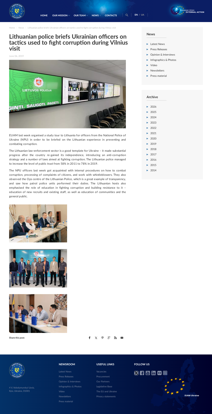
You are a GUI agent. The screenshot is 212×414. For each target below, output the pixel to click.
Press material (158, 76)
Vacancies (101, 372)
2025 (153, 112)
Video (153, 65)
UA (142, 15)
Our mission (60, 15)
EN (136, 15)
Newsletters (157, 70)
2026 (153, 106)
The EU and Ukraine (106, 391)
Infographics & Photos (163, 60)
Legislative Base (104, 386)
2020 (153, 138)
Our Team (80, 15)
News (95, 15)
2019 (153, 144)
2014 (153, 170)
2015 (153, 165)
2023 (153, 122)
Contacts (111, 15)
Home (44, 15)
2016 (153, 160)
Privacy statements (106, 396)
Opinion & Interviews (162, 54)
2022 (153, 128)
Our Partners (102, 382)
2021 (153, 133)
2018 (153, 149)
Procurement (103, 377)
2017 (153, 154)
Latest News (157, 44)
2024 (153, 117)
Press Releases (158, 49)
